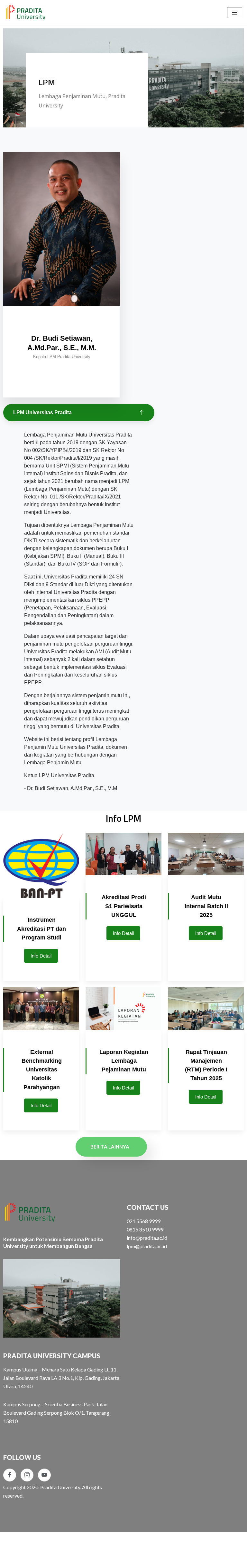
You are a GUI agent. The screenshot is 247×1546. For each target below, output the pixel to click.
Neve (11, 1539)
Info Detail (41, 956)
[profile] (61, 319)
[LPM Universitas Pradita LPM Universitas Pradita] (26, 13)
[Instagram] (27, 1475)
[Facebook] (9, 1475)
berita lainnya (109, 1146)
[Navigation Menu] (234, 12)
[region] (123, 91)
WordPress (62, 1539)
